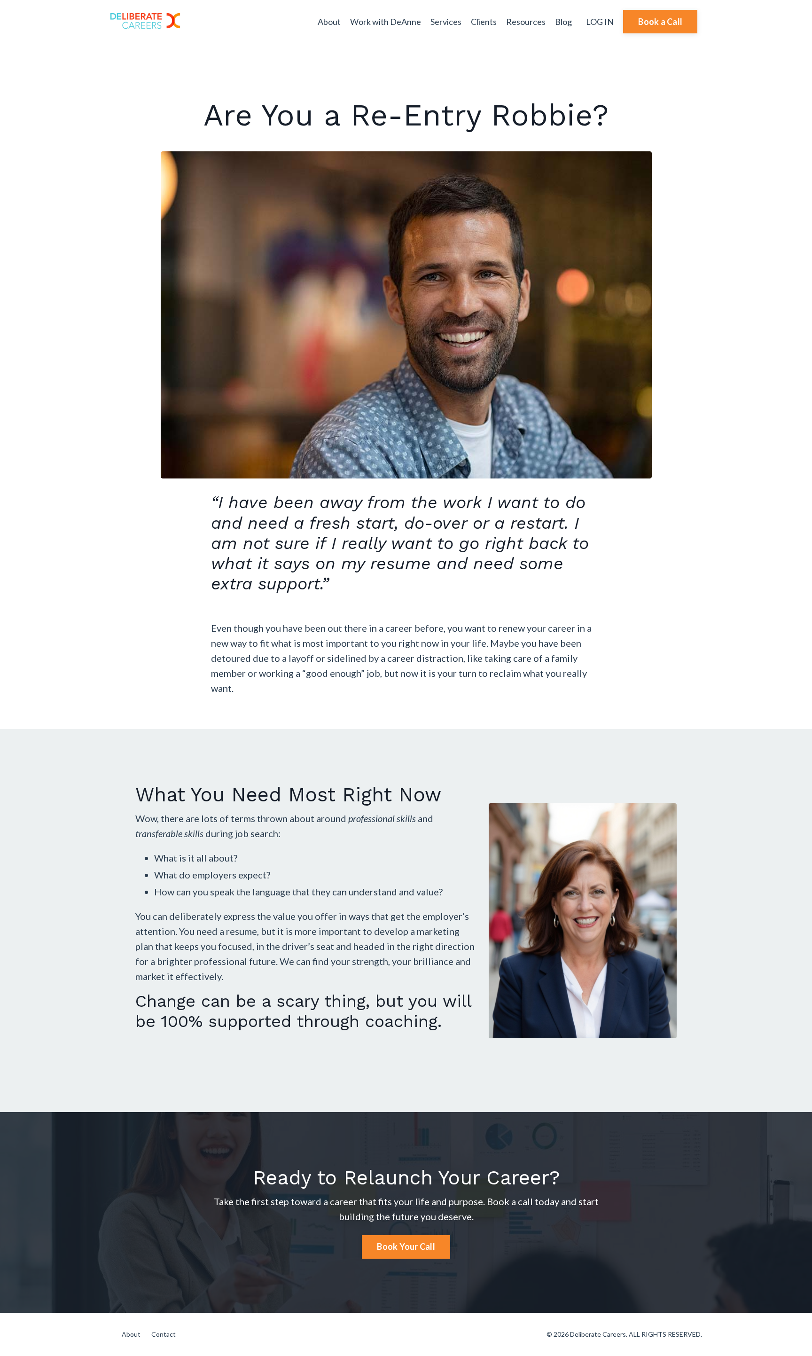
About (329, 21)
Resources (526, 21)
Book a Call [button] (660, 21)
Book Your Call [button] (406, 1246)
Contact (163, 1334)
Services (445, 21)
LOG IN (600, 21)
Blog (563, 21)
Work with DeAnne (385, 21)
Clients (484, 21)
